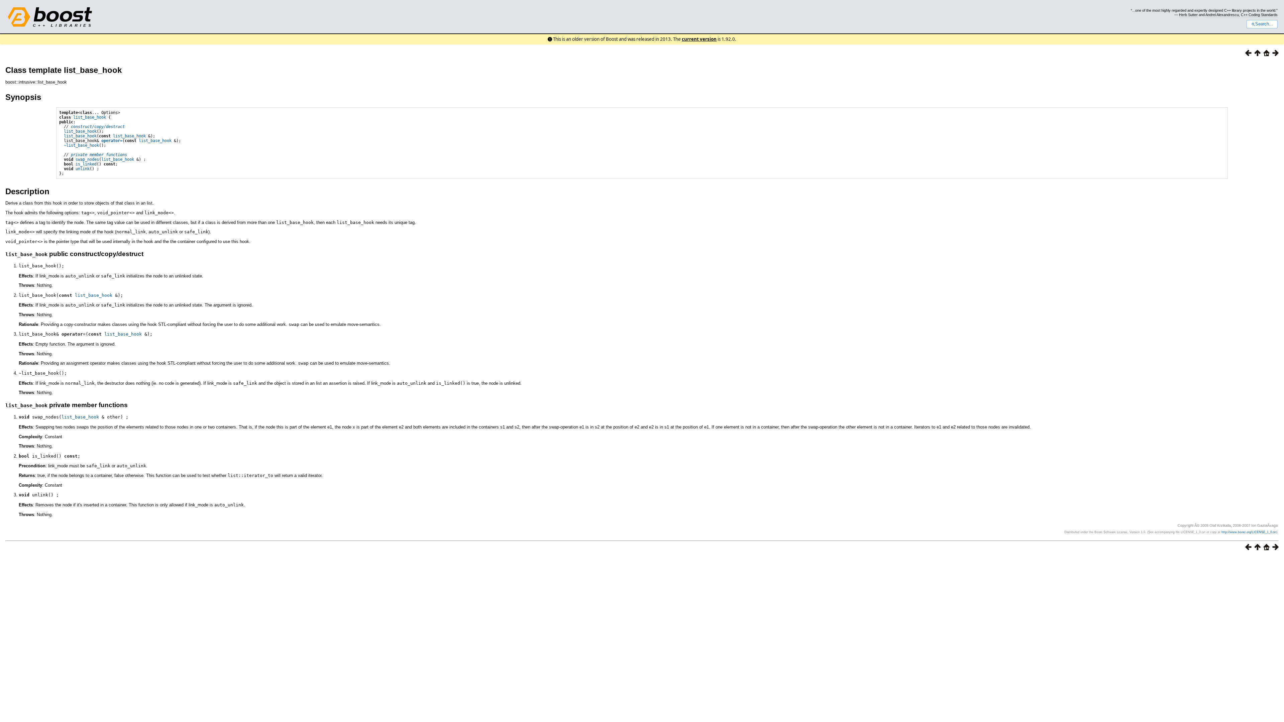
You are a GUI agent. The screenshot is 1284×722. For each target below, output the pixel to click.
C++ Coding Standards (1259, 15)
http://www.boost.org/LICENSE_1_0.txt (1249, 532)
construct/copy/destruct (98, 126)
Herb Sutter (1188, 15)
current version (699, 39)
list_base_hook (89, 117)
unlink (83, 168)
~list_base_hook (81, 145)
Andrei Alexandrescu (1222, 15)
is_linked (86, 164)
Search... (1264, 24)
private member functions (99, 154)
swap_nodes (87, 159)
